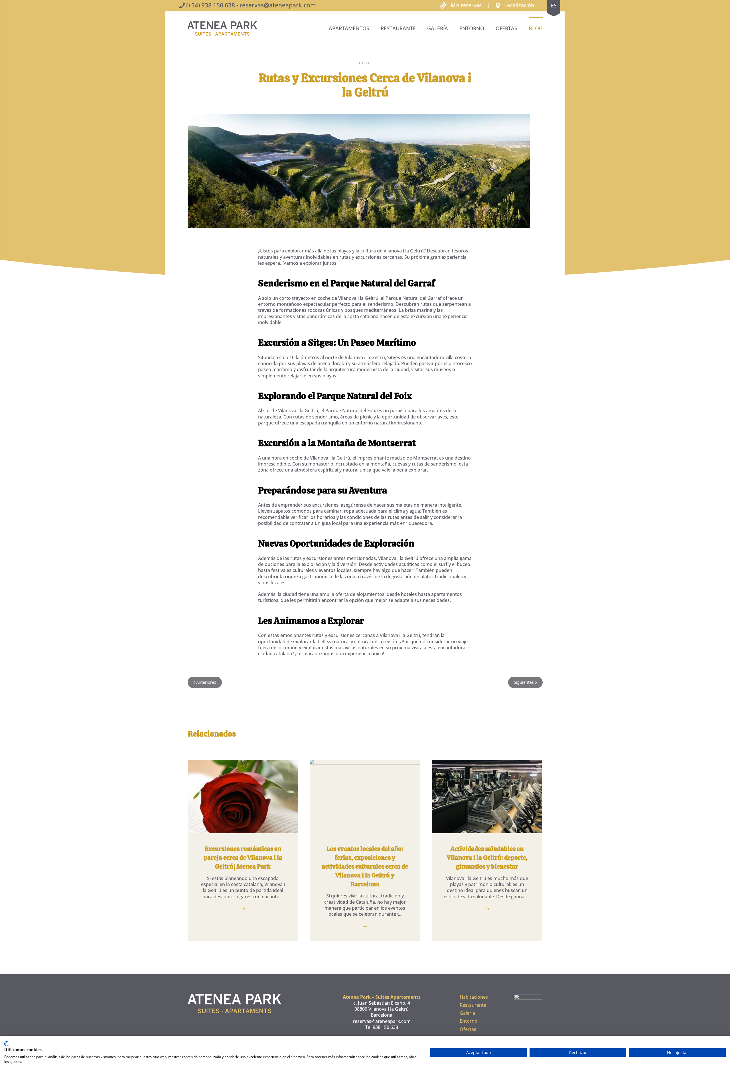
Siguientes (524, 682)
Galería (437, 28)
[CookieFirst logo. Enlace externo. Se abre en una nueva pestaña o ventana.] (6, 1043)
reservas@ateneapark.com (278, 5)
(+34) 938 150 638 (210, 5)
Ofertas (506, 28)
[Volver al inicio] (222, 28)
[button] (515, 4)
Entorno (471, 28)
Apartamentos (349, 28)
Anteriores (206, 682)
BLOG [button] (536, 28)
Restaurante (398, 28)
